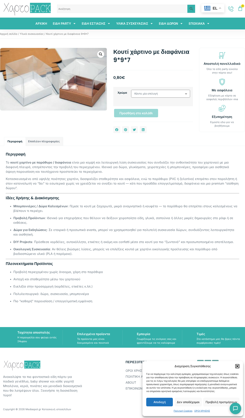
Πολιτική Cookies (183, 410)
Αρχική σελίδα (8, 33)
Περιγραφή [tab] (14, 141)
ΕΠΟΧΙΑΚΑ (197, 23)
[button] (237, 366)
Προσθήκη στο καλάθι (136, 113)
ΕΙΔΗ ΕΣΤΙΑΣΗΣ (93, 23)
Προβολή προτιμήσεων (221, 402)
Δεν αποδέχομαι (188, 402)
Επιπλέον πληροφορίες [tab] (44, 141)
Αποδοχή (160, 402)
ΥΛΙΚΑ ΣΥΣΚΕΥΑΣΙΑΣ (132, 23)
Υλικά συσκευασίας (32, 33)
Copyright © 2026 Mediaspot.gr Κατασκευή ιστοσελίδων (37, 409)
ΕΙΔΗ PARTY (62, 23)
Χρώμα (122, 92)
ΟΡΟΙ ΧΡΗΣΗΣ (202, 410)
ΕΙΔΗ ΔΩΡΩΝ (168, 23)
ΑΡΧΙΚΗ (41, 23)
